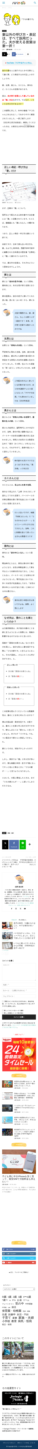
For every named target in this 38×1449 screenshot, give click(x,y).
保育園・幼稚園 (11, 1311)
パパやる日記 (5, 930)
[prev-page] (3, 953)
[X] (21, 908)
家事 (14, 1318)
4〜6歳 (27, 1297)
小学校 (6, 1321)
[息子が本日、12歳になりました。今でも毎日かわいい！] (7, 925)
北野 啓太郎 (9, 49)
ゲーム (26, 1300)
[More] (28, 54)
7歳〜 (5, 1300)
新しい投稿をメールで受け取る (13, 1013)
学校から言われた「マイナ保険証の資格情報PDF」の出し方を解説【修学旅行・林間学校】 (24, 1096)
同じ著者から (22, 920)
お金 (19, 1300)
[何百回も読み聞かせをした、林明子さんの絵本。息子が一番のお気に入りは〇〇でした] (7, 1084)
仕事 (9, 1307)
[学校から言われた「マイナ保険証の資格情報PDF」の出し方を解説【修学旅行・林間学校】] (7, 1096)
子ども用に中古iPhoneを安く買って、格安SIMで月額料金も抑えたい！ (18, 1179)
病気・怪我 (25, 1321)
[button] (3, 3)
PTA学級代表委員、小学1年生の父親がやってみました (27, 862)
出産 (4, 1314)
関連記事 (14, 920)
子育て (6, 1318)
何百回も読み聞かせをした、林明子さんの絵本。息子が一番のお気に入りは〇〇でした (24, 1083)
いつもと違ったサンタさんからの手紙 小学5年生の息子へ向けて (24, 945)
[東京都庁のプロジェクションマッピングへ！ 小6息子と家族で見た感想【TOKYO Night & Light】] (7, 1132)
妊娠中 (12, 1314)
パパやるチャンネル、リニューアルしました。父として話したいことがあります (24, 935)
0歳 (4, 1297)
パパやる (25, 896)
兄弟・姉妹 (26, 1311)
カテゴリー (7, 1285)
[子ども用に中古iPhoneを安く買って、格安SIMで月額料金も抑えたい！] (19, 1161)
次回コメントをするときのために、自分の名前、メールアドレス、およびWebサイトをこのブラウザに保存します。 (18, 1003)
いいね (32, 1249)
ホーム (4, 7)
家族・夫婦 (11, 833)
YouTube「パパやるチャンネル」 (20, 62)
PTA (14, 1300)
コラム (10, 7)
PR (10, 1300)
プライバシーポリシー (9, 1443)
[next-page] (6, 953)
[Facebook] (12, 908)
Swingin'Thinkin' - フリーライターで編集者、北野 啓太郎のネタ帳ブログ (18, 1430)
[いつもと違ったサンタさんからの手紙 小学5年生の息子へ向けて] (7, 945)
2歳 (15, 1297)
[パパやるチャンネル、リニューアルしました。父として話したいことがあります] (7, 935)
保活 (14, 1307)
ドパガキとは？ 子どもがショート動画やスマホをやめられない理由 (24, 1108)
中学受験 (29, 1304)
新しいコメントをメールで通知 (13, 1010)
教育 (14, 1321)
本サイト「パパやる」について (26, 1443)
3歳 (20, 1297)
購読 (33, 1262)
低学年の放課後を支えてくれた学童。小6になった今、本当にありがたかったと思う (25, 1120)
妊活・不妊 (23, 1314)
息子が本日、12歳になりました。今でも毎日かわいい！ (25, 925)
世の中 (19, 1304)
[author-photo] (19, 884)
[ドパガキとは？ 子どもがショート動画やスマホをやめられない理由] (7, 1108)
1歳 (9, 1297)
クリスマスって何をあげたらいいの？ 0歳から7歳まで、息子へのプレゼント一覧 (10, 863)
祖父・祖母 (7, 1324)
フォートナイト (8, 1304)
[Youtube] (25, 908)
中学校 (4, 1307)
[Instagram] (17, 908)
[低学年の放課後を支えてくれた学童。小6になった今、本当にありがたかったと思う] (7, 1120)
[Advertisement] (17, 148)
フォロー (32, 1253)
